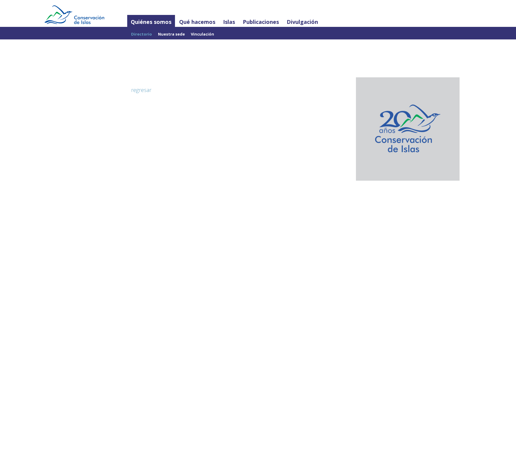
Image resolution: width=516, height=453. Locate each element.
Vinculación (202, 34)
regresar (141, 89)
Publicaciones (261, 21)
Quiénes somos (151, 21)
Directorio (141, 34)
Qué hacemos (197, 21)
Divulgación (302, 21)
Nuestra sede (171, 34)
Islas (229, 21)
